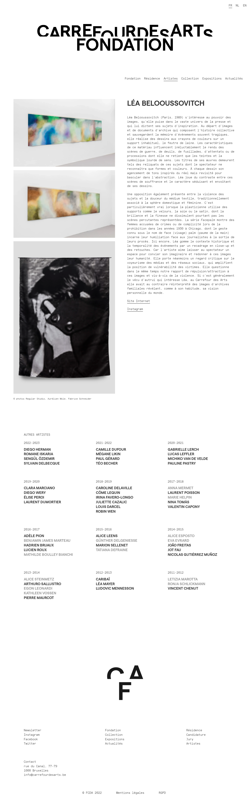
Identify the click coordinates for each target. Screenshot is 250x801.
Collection (190, 78)
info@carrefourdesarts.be (45, 775)
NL (237, 5)
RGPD (163, 793)
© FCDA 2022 (92, 793)
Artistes (171, 78)
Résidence (152, 78)
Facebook (31, 739)
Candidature (196, 735)
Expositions (212, 78)
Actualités (234, 78)
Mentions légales (130, 793)
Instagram (135, 309)
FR (230, 5)
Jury (189, 739)
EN (244, 5)
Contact (30, 761)
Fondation (133, 78)
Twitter (30, 743)
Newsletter (32, 730)
